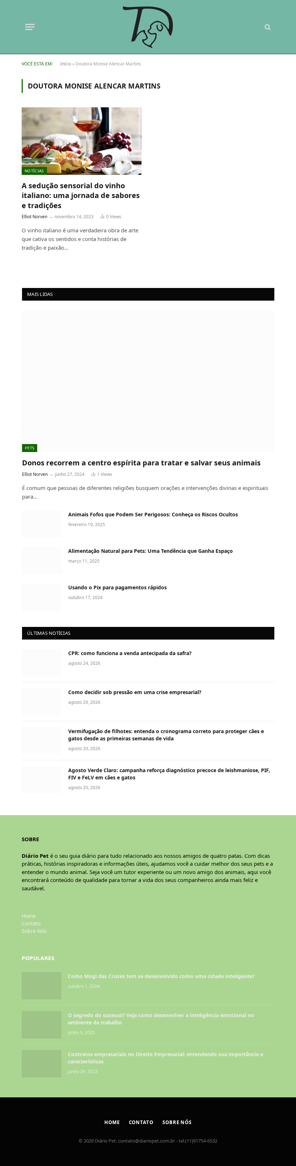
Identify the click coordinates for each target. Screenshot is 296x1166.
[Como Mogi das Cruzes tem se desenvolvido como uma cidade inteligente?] (41, 985)
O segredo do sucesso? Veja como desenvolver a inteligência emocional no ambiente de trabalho (161, 1019)
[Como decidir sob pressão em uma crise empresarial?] (42, 701)
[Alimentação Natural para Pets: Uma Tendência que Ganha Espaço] (42, 560)
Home (29, 915)
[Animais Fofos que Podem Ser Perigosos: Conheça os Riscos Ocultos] (42, 524)
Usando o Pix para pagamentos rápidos (117, 587)
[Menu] (30, 27)
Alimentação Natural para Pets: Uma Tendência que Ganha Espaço (150, 550)
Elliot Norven (34, 217)
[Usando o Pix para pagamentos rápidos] (42, 597)
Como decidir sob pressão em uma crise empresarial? (134, 692)
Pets (29, 448)
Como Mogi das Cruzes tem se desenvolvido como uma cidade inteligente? (162, 976)
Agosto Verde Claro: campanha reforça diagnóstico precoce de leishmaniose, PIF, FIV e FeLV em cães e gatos (169, 774)
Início (65, 64)
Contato (31, 923)
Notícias (34, 170)
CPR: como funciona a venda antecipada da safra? (130, 653)
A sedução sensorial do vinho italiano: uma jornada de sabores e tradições (81, 195)
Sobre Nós (34, 931)
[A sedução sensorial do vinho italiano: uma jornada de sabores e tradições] (82, 141)
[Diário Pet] (148, 27)
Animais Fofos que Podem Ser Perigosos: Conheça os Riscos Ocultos (153, 514)
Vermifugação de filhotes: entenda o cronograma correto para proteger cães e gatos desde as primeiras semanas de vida (166, 735)
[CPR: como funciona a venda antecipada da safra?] (42, 662)
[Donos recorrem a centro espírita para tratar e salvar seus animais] (148, 381)
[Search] (267, 27)
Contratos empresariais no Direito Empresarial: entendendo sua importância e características (165, 1058)
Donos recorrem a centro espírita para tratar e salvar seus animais (141, 463)
